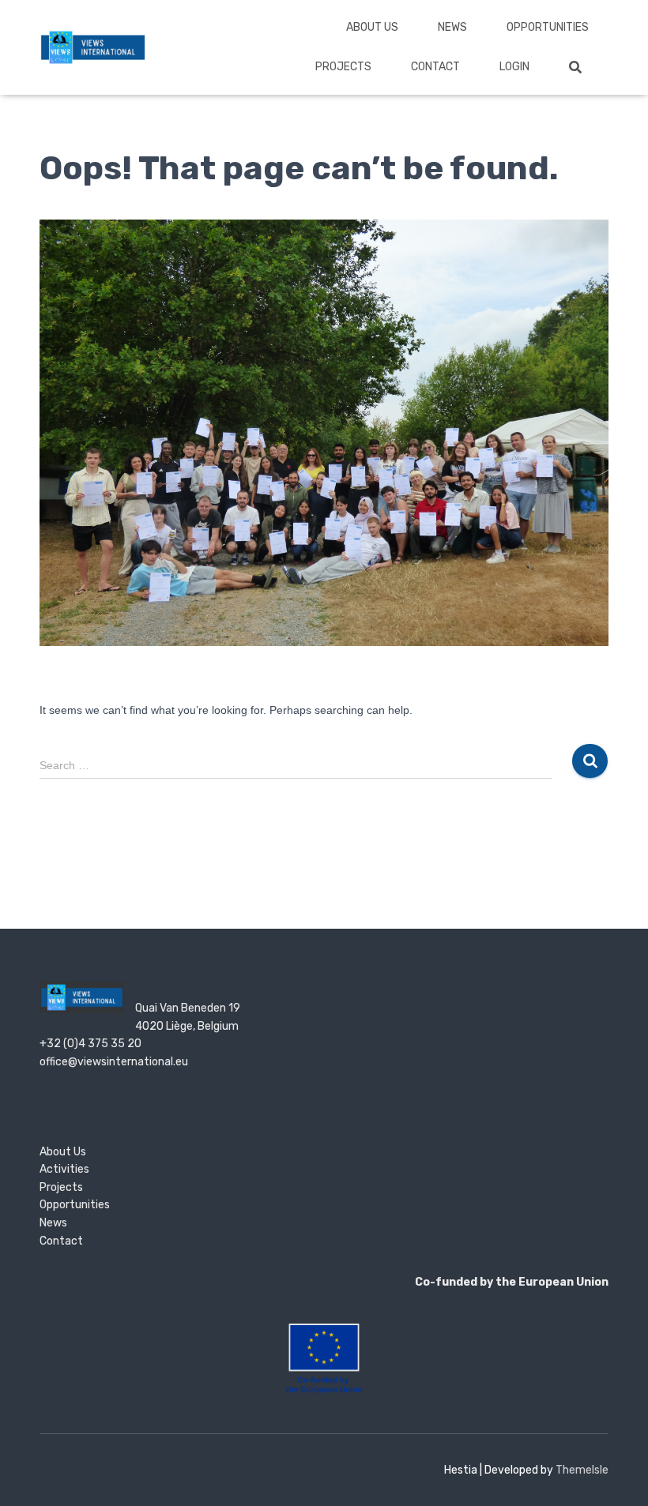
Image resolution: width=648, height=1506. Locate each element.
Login (514, 66)
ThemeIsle (582, 1470)
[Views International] (93, 47)
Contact (435, 66)
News (452, 27)
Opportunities (548, 27)
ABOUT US (372, 27)
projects (343, 66)
